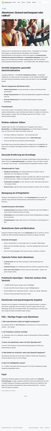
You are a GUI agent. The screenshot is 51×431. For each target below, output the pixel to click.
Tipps (18, 2)
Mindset (34, 2)
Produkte (28, 2)
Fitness (23, 2)
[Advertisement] (25, 406)
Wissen (14, 2)
